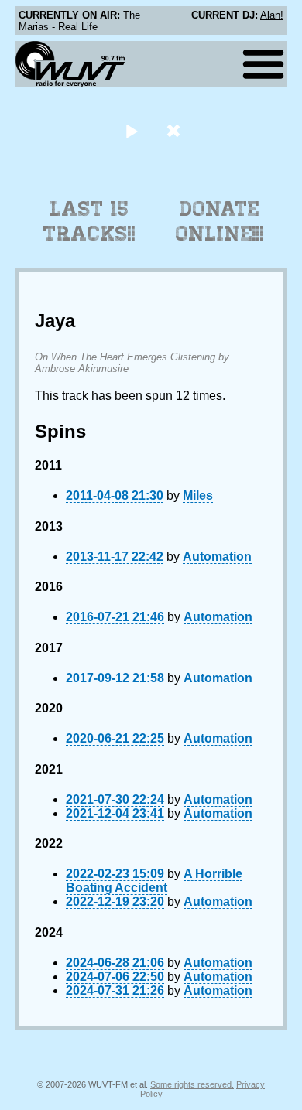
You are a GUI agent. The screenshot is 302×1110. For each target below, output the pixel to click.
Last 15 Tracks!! (89, 221)
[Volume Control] (175, 130)
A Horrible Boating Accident (154, 880)
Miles (198, 495)
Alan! (271, 15)
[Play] (131, 130)
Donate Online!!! (220, 221)
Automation (217, 556)
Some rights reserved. (192, 1084)
